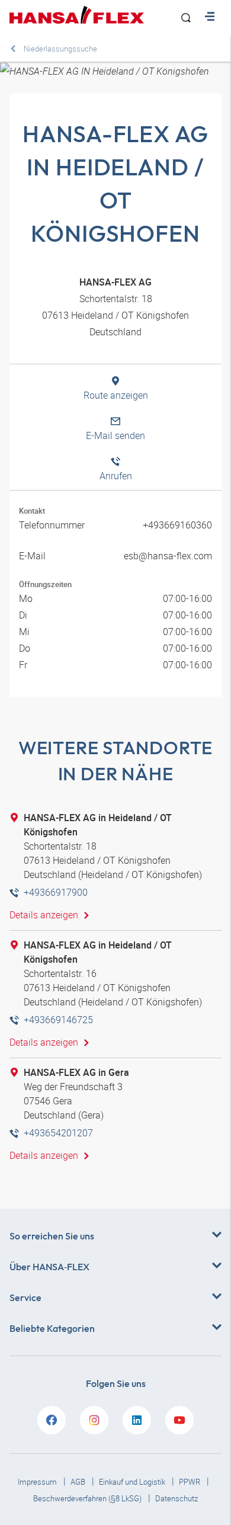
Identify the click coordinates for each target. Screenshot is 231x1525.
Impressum (38, 1481)
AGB (78, 1481)
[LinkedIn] (137, 1420)
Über (49, 1267)
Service (25, 1297)
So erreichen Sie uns (51, 1236)
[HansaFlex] (76, 15)
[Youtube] (179, 1420)
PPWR (190, 1481)
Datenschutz (176, 1498)
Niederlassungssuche (60, 48)
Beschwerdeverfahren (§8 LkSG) (88, 1498)
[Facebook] (51, 1420)
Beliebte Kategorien (52, 1328)
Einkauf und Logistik (133, 1481)
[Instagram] (94, 1420)
